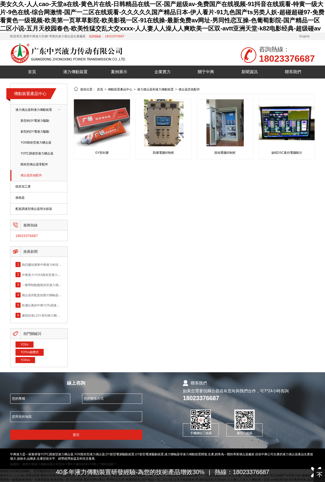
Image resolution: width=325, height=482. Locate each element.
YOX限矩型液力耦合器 (36, 142)
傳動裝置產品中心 (30, 93)
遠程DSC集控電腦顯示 (286, 152)
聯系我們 (293, 72)
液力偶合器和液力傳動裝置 (33, 110)
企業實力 (162, 72)
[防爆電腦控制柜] (164, 145)
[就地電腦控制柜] (225, 145)
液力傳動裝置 (75, 72)
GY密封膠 (102, 152)
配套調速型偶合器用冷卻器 (33, 209)
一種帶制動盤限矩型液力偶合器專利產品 (49, 285)
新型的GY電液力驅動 (35, 120)
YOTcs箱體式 (30, 352)
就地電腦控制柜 (225, 152)
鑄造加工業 (23, 186)
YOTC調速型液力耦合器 (37, 153)
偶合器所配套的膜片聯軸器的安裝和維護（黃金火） (57, 295)
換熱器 (20, 197)
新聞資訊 (249, 72)
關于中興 (206, 72)
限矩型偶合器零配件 (34, 164)
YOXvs (25, 360)
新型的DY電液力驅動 (35, 131)
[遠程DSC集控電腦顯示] (287, 145)
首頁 (32, 72)
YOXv (24, 344)
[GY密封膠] (102, 145)
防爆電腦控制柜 (163, 152)
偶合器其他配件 (31, 175)
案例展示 (119, 72)
